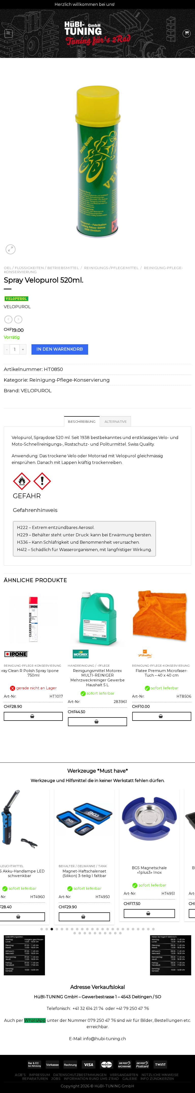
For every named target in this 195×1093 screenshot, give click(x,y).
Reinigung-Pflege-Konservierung (69, 380)
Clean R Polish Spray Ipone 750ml (33, 673)
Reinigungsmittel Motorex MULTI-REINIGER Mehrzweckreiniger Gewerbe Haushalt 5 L (97, 677)
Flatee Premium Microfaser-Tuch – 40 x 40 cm (162, 673)
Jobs (55, 1079)
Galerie (129, 1079)
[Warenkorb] (187, 33)
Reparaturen (35, 1079)
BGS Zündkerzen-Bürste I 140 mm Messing (99, 873)
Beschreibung (81, 422)
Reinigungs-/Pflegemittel (111, 268)
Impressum (39, 1075)
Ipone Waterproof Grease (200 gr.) (165, 873)
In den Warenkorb (60, 349)
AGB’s (20, 1075)
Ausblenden (128, 4)
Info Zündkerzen (157, 1079)
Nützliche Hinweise (160, 1075)
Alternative (116, 422)
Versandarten (124, 1075)
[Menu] (8, 33)
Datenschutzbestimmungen (80, 1075)
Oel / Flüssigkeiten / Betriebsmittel (41, 268)
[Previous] (4, 664)
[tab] (82, 421)
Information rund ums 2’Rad (91, 1079)
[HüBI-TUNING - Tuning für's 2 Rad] (97, 33)
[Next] (191, 664)
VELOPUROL (36, 390)
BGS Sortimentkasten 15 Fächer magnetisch (34, 870)
